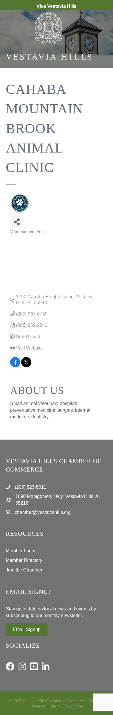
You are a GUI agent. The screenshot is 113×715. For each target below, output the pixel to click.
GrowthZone (73, 706)
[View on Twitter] (26, 365)
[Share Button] (16, 221)
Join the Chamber (24, 569)
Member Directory (24, 560)
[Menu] (100, 86)
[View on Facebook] (15, 365)
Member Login (20, 550)
